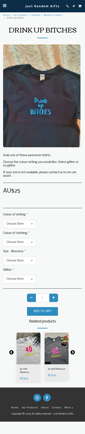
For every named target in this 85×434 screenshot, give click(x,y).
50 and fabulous (56, 369)
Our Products (20, 15)
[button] (4, 6)
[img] (28, 348)
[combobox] (19, 224)
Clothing (35, 15)
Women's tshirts (53, 15)
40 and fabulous (24, 371)
